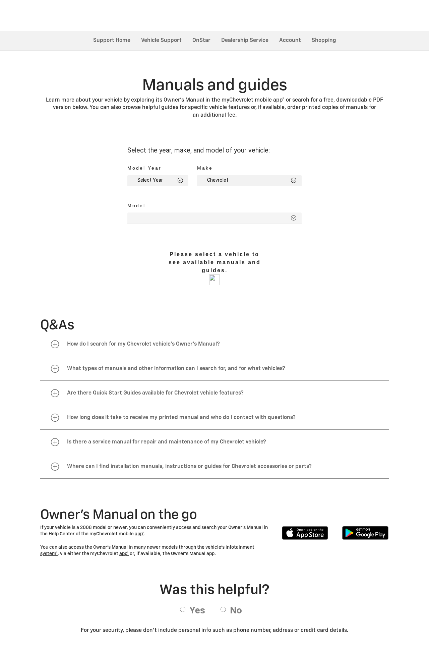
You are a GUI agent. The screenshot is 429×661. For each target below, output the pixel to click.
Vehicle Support (161, 40)
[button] (279, 100)
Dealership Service (244, 40)
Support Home (111, 40)
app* (279, 100)
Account (290, 40)
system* (49, 553)
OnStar (201, 40)
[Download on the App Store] (305, 533)
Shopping (324, 40)
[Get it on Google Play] (365, 533)
